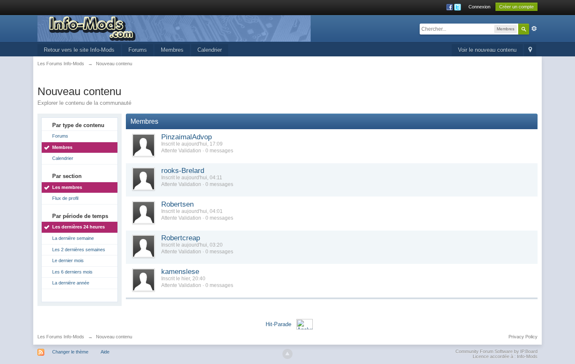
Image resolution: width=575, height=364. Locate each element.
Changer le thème (70, 351)
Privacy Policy (523, 336)
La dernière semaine (73, 238)
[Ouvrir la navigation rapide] (530, 50)
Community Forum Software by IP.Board (496, 351)
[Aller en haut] (287, 354)
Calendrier (209, 50)
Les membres (67, 187)
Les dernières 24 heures (78, 226)
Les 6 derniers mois (72, 271)
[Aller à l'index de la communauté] (174, 28)
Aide (105, 351)
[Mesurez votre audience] (304, 324)
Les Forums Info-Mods (60, 336)
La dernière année (70, 282)
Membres (172, 50)
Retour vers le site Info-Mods (79, 50)
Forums (137, 50)
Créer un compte (516, 6)
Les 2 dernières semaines (78, 249)
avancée (534, 28)
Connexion (479, 6)
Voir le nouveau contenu (487, 50)
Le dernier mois (68, 260)
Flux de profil (65, 198)
